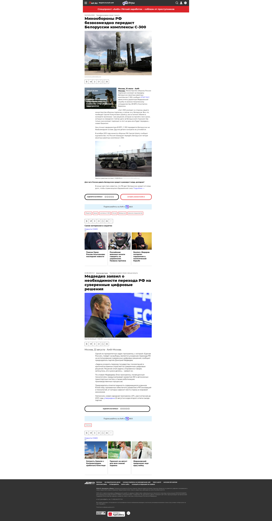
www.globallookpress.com (112, 339)
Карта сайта (125, 484)
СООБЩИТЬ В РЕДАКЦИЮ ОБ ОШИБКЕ (143, 484)
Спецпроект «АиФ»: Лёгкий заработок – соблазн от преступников (136, 9)
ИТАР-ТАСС (145, 97)
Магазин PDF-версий (170, 482)
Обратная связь (101, 484)
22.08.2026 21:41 (90, 273)
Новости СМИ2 (91, 229)
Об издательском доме (112, 482)
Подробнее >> (138, 188)
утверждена (109, 398)
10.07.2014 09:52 (90, 15)
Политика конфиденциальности (105, 507)
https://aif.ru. (102, 504)
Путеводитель (114, 484)
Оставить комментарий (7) (136, 197)
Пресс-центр (157, 482)
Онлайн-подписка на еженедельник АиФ (136, 482)
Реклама (99, 482)
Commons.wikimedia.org (93, 76)
